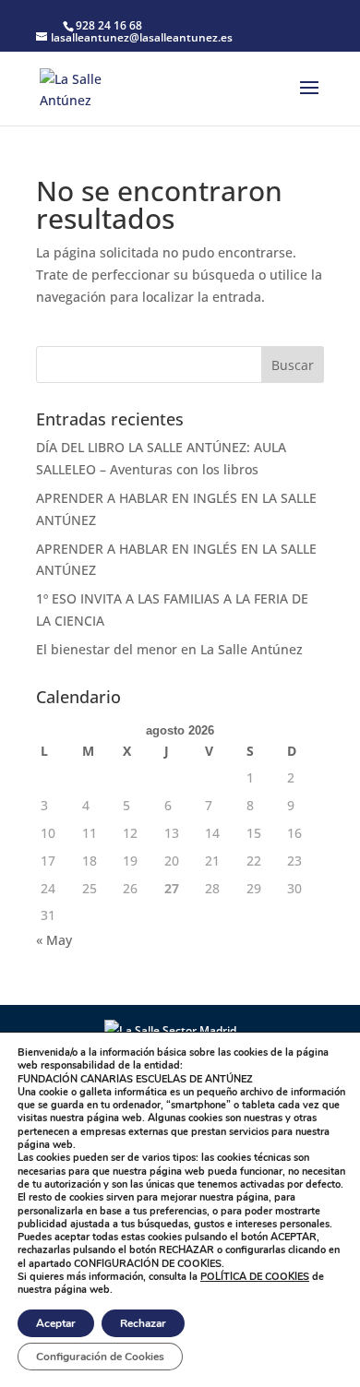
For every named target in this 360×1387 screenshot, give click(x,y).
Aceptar (56, 1323)
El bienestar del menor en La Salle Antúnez (171, 649)
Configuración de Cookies (100, 1356)
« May (54, 940)
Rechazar (143, 1323)
